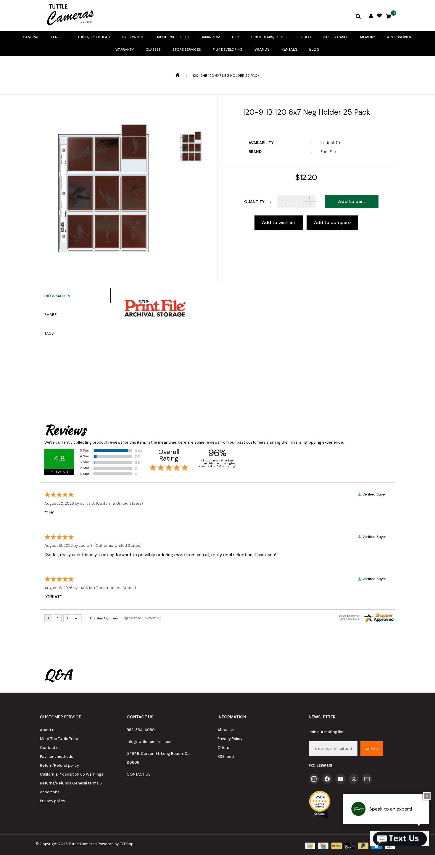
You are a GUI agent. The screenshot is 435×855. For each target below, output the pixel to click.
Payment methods (56, 756)
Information (57, 295)
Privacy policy (52, 800)
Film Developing (228, 49)
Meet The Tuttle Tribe (59, 738)
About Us (226, 729)
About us (48, 729)
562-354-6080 (141, 729)
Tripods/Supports (172, 37)
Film (235, 37)
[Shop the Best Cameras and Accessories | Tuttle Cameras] (69, 15)
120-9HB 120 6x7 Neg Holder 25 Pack (226, 75)
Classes (153, 49)
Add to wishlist (278, 222)
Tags (49, 333)
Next (191, 180)
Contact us (50, 747)
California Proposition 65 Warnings (71, 774)
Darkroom (210, 37)
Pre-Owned (132, 37)
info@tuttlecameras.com (150, 741)
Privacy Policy (230, 738)
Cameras (31, 37)
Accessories (399, 37)
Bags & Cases (335, 37)
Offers (223, 747)
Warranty (124, 49)
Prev (191, 114)
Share (50, 314)
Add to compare (332, 222)
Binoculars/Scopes (270, 37)
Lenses (57, 37)
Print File (328, 151)
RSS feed (226, 756)
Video (305, 37)
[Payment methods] (309, 845)
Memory (367, 37)
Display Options (104, 618)
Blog (314, 49)
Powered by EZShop (115, 843)
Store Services (187, 49)
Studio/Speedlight (92, 37)
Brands (262, 49)
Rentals (289, 49)
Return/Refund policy (59, 765)
